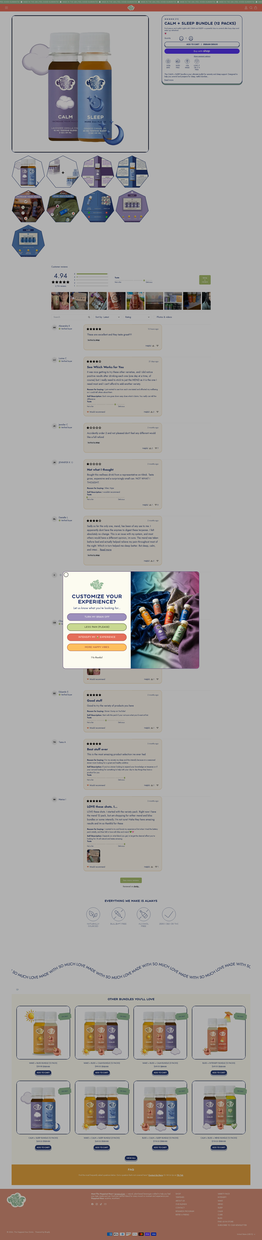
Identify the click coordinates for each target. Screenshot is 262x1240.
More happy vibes (97, 647)
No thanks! (97, 657)
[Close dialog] (66, 574)
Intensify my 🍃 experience (96, 637)
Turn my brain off (96, 617)
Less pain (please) (96, 627)
